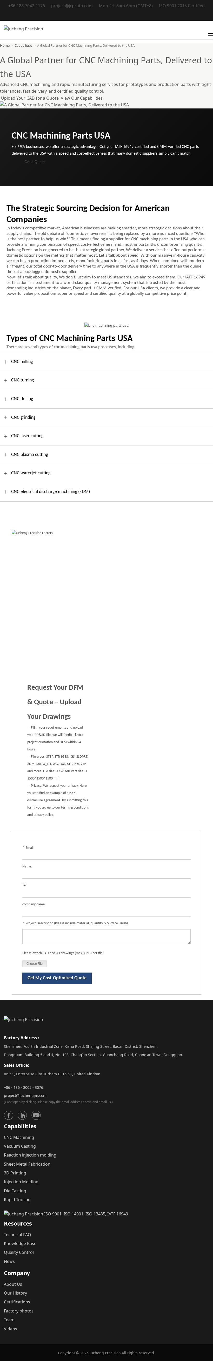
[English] (93, 15)
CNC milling (22, 361)
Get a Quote (34, 162)
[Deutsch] (106, 15)
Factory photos (19, 1311)
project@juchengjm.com (25, 1095)
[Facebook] (8, 1115)
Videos (10, 1329)
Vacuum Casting (20, 1146)
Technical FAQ (17, 1234)
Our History (15, 1293)
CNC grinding (23, 417)
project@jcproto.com (72, 6)
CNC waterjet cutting (30, 473)
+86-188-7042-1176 (26, 6)
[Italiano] (113, 15)
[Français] (100, 15)
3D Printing (15, 1173)
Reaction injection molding (30, 1155)
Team (9, 1320)
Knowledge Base (20, 1243)
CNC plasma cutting (29, 454)
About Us (13, 1284)
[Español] (119, 15)
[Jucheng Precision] (23, 30)
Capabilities (23, 45)
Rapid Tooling (17, 1199)
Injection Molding (21, 1182)
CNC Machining (19, 1137)
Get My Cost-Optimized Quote (57, 978)
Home (5, 45)
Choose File (34, 964)
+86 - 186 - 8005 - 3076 (23, 1087)
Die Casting (15, 1191)
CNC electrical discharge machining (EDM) (50, 491)
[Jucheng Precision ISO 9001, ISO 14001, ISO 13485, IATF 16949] (66, 1213)
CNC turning (22, 380)
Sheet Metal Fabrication (27, 1164)
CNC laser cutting (27, 436)
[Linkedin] (22, 1115)
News (9, 1261)
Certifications (17, 1302)
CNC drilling (22, 398)
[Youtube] (36, 1115)
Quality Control (19, 1252)
